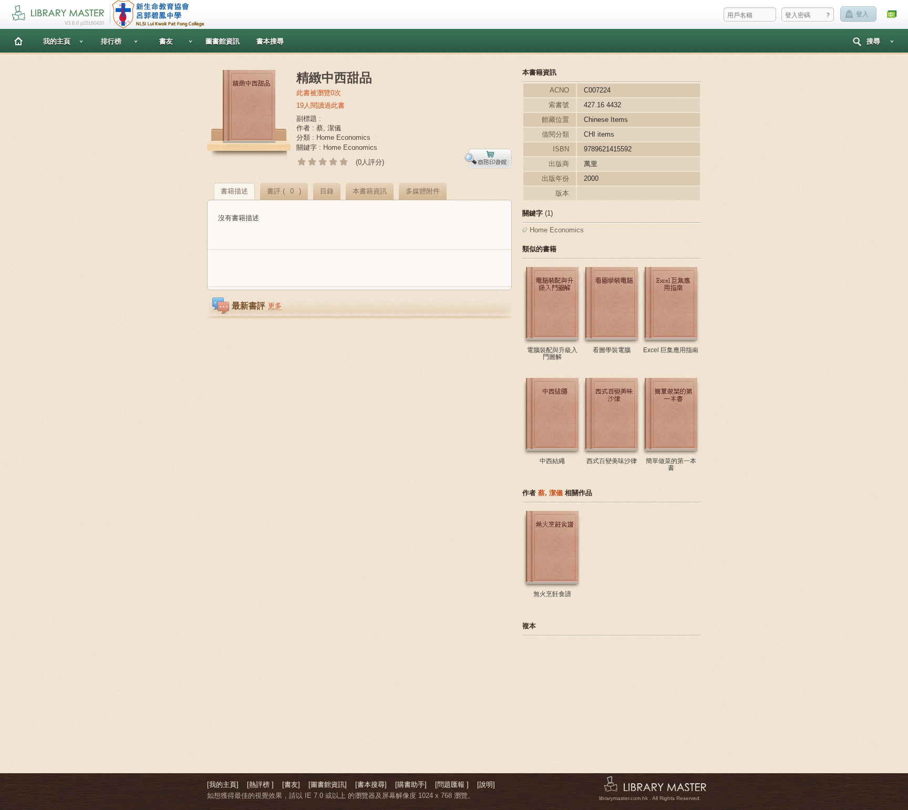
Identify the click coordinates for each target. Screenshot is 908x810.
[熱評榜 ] (260, 784)
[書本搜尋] (371, 784)
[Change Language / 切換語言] (892, 14)
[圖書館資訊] (327, 784)
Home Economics (557, 230)
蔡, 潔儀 (550, 493)
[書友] (291, 784)
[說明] (486, 784)
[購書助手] (411, 784)
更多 (275, 306)
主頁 (18, 41)
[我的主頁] (223, 784)
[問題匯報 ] (452, 784)
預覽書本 (488, 158)
